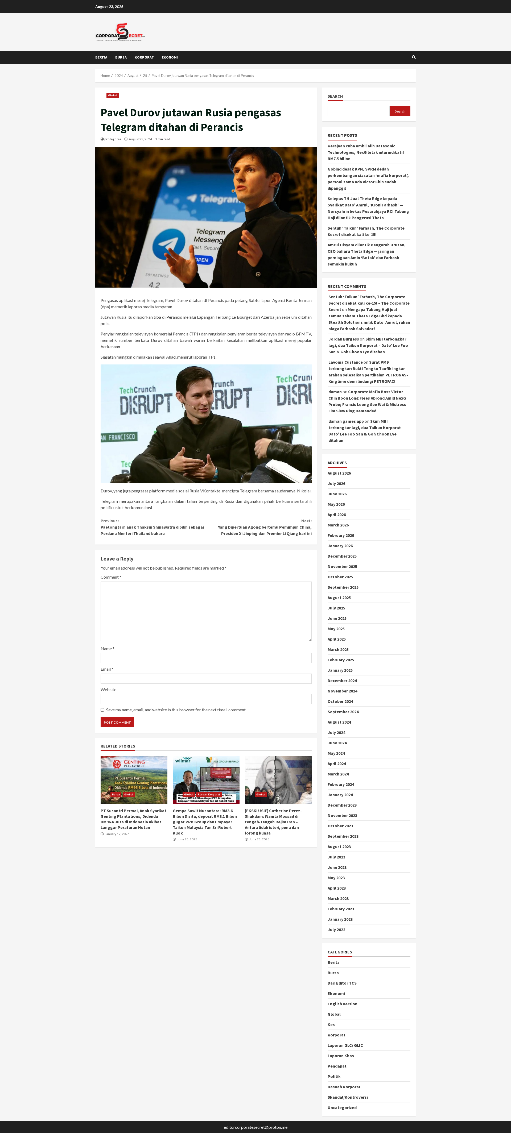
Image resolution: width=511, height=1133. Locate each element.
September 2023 (343, 836)
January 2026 (340, 545)
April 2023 (337, 888)
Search (335, 96)
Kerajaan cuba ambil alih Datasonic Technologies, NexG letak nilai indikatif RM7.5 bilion (366, 152)
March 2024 (338, 774)
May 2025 (336, 628)
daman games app (346, 421)
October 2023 (340, 825)
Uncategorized (342, 1107)
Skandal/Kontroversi (348, 1097)
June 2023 (337, 867)
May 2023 (336, 877)
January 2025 (340, 670)
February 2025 (341, 659)
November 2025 (342, 566)
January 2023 (340, 919)
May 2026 (336, 504)
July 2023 (336, 857)
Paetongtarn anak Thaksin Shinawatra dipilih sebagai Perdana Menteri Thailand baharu (152, 527)
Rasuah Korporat (209, 794)
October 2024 (340, 701)
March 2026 (338, 525)
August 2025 (339, 597)
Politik (334, 1076)
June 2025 (337, 618)
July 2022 (336, 929)
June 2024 (337, 742)
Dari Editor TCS (342, 983)
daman (335, 391)
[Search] (414, 57)
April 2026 (337, 514)
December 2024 (342, 680)
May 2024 (336, 753)
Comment (111, 576)
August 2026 (339, 473)
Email (107, 668)
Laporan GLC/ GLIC (345, 1045)
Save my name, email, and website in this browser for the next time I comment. (176, 709)
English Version (342, 1003)
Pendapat (337, 1066)
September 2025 (343, 587)
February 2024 (341, 784)
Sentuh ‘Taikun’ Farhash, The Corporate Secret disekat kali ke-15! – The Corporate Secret (369, 303)
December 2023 (342, 805)
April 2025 (337, 639)
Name (107, 648)
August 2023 (339, 846)
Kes (331, 1024)
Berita (101, 57)
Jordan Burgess (343, 339)
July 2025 (336, 608)
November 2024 (342, 691)
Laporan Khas (341, 1055)
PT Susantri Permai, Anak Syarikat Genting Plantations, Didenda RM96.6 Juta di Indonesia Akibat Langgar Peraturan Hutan (134, 780)
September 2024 (343, 711)
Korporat (144, 57)
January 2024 (340, 794)
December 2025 (342, 556)
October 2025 (340, 576)
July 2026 (336, 483)
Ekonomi (170, 57)
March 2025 (338, 649)
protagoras (112, 139)
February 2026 (341, 535)
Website (108, 689)
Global (112, 95)
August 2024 (339, 722)
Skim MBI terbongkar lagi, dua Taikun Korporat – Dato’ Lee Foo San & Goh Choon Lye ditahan (368, 345)
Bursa (121, 57)
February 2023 (341, 908)
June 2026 (337, 493)
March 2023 (338, 898)
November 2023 (342, 815)
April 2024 (337, 763)
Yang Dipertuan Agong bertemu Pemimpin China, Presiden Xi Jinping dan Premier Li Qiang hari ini (264, 527)
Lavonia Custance (345, 362)
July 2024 (336, 732)
